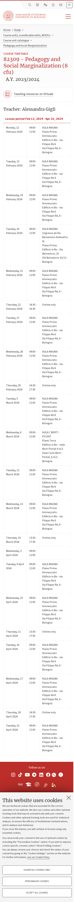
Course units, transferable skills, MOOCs (26, 35)
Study (17, 30)
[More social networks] (60, 775)
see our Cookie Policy (38, 857)
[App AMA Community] (53, 784)
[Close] (68, 797)
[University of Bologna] (24, 16)
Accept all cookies (37, 892)
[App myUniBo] (28, 783)
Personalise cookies (37, 881)
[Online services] (46, 5)
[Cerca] (30, 5)
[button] (60, 17)
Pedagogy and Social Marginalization (25, 45)
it (69, 5)
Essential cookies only (37, 870)
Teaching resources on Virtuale (33, 94)
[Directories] (37, 5)
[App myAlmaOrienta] (37, 783)
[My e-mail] (61, 5)
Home (6, 30)
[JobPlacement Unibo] (45, 783)
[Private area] (53, 5)
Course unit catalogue (16, 40)
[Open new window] (13, 775)
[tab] (69, 5)
